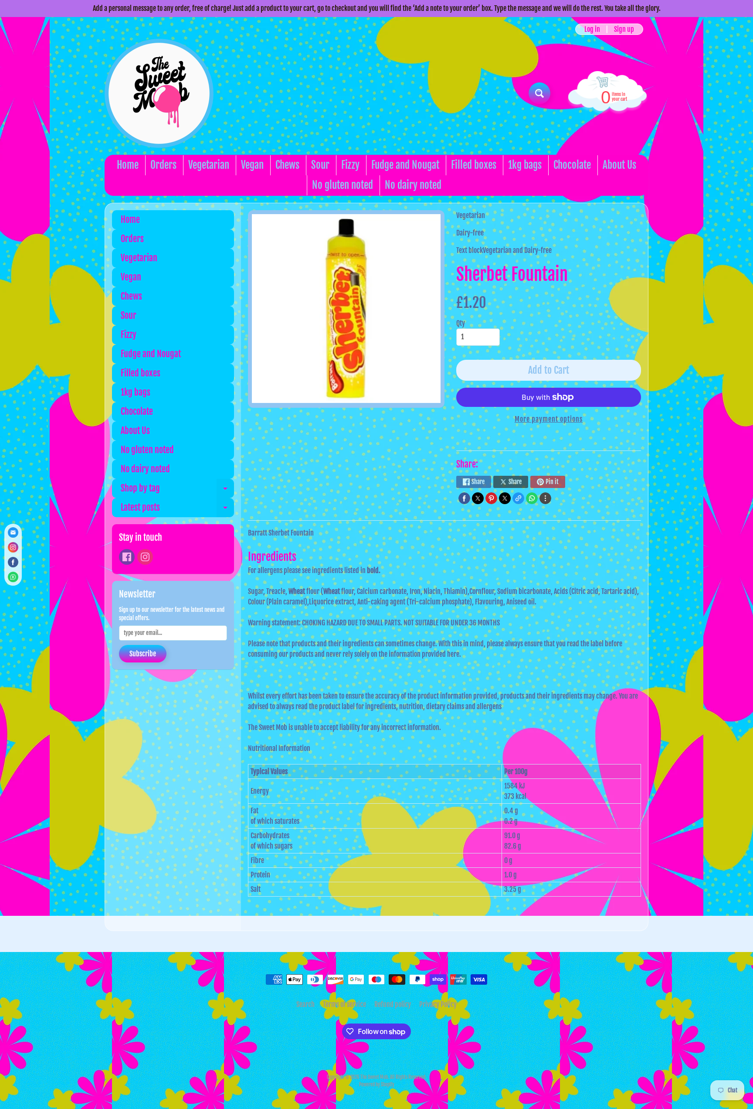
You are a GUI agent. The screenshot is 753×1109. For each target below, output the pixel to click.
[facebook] (464, 498)
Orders (163, 165)
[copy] (518, 498)
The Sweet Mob (374, 1077)
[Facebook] (127, 557)
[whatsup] (532, 498)
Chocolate (572, 165)
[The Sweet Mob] (159, 93)
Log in (592, 29)
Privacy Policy (438, 1004)
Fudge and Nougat (405, 165)
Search (305, 1004)
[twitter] (478, 498)
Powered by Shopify (376, 1085)
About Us (619, 165)
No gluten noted (342, 185)
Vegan (252, 165)
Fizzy (350, 165)
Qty (460, 323)
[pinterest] (491, 498)
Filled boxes (473, 165)
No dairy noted (413, 185)
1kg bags (525, 165)
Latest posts (177, 509)
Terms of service (344, 1004)
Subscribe (142, 653)
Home (128, 165)
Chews (287, 165)
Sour (320, 165)
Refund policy (392, 1004)
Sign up (624, 29)
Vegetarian (208, 165)
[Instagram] (145, 557)
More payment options (549, 419)
